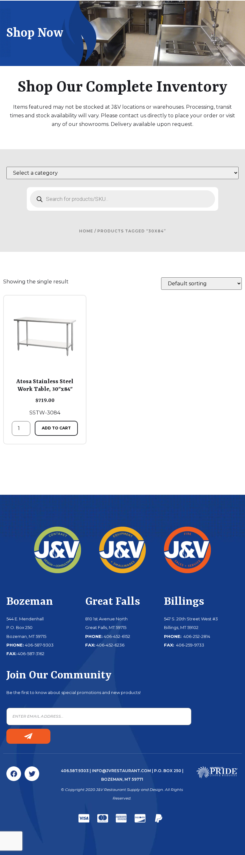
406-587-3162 (31, 653)
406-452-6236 (110, 644)
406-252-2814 (196, 636)
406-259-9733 (189, 644)
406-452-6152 (117, 636)
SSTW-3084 (44, 396)
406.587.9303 (75, 770)
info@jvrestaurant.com (121, 770)
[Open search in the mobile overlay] (122, 199)
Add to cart (56, 428)
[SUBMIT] (28, 736)
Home (86, 231)
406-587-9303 (39, 644)
